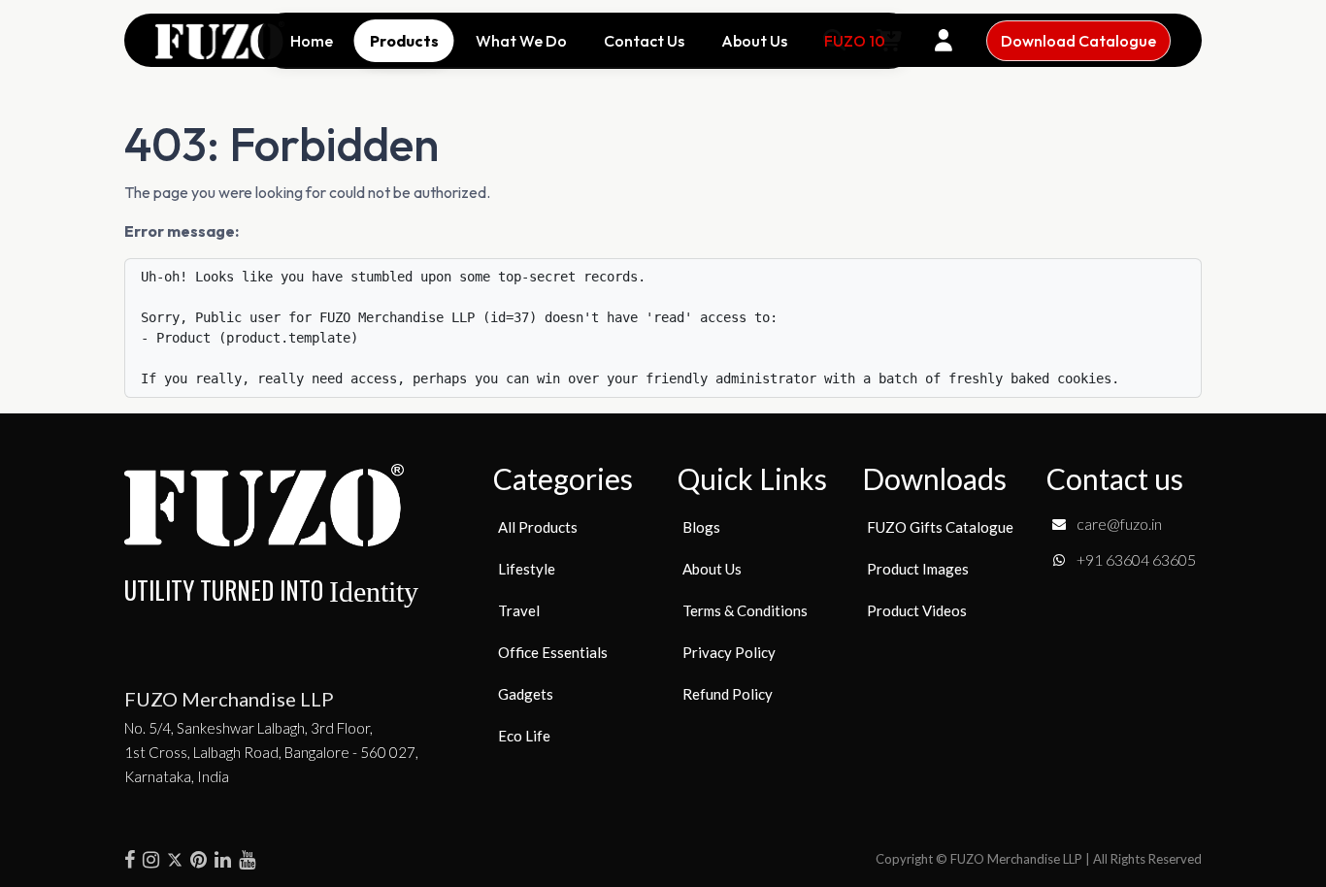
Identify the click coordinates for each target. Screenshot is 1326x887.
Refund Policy (727, 694)
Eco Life (524, 735)
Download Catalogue (1078, 40)
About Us (754, 40)
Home (311, 40)
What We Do (521, 40)
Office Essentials (553, 652)
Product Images (918, 568)
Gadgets (525, 694)
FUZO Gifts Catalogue (940, 527)
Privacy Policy (729, 652)
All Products (538, 527)
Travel (519, 610)
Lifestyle (526, 568)
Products (404, 40)
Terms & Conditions (745, 610)
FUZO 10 (854, 40)
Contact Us (644, 40)
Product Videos (917, 610)
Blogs (701, 527)
